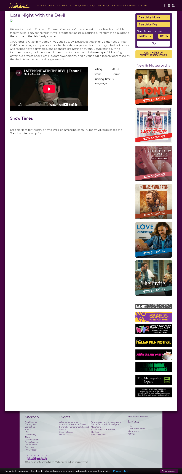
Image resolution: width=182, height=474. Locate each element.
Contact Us (30, 427)
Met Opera (96, 427)
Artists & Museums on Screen (72, 424)
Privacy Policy (31, 450)
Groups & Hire (119, 5)
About (27, 437)
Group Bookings (32, 442)
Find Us (28, 430)
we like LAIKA (65, 435)
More (132, 6)
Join (130, 426)
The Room (95, 432)
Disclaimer (29, 447)
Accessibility (30, 435)
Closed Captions (32, 440)
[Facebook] (164, 5)
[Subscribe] (172, 5)
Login (144, 5)
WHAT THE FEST (98, 435)
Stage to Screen (66, 432)
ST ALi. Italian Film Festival (103, 430)
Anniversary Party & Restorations (106, 422)
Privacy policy (120, 471)
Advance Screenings (68, 422)
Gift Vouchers (31, 445)
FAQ (26, 432)
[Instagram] (168, 5)
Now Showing (46, 6)
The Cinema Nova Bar (138, 417)
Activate (131, 434)
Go (154, 43)
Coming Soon (68, 6)
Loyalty (100, 6)
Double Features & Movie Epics (105, 424)
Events (86, 6)
